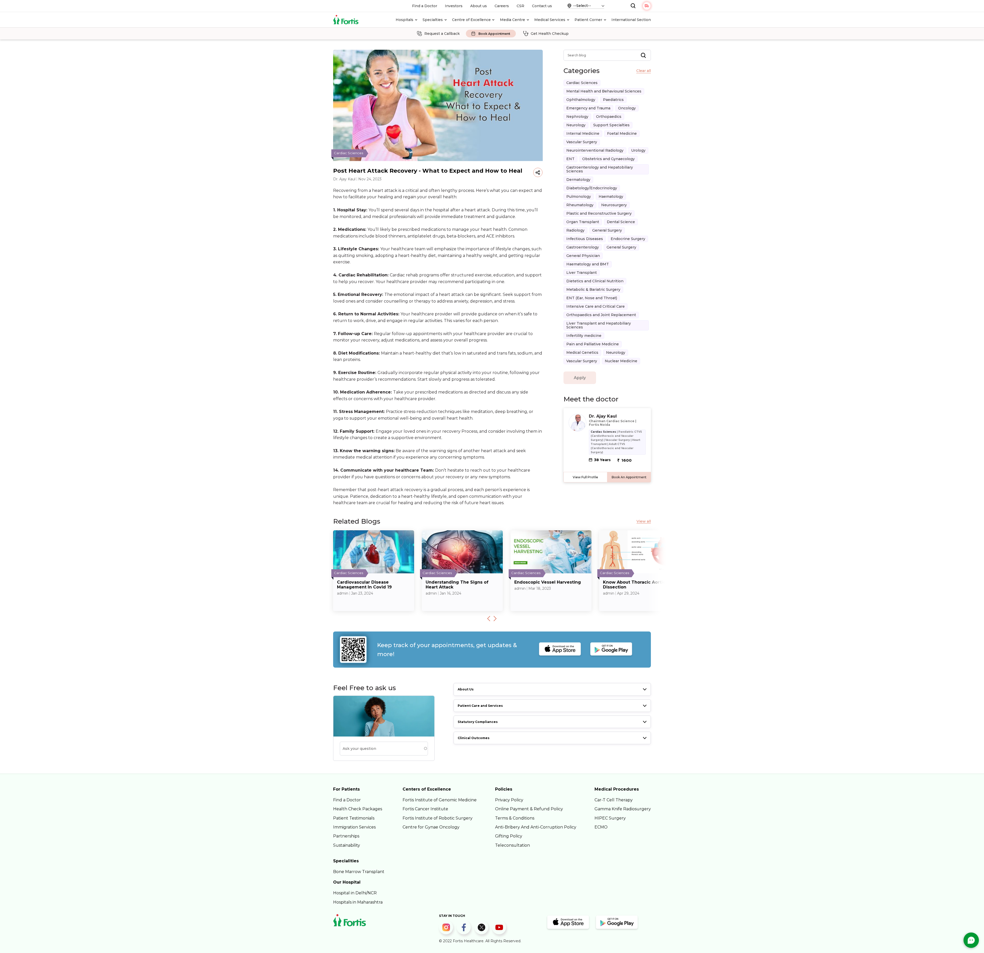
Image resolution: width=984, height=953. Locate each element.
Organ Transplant (582, 222)
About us (478, 6)
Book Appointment (494, 34)
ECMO (601, 827)
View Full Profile (585, 477)
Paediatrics (613, 99)
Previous (488, 618)
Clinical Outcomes (473, 738)
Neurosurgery (614, 205)
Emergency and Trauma (588, 108)
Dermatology (578, 179)
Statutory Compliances (478, 722)
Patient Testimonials (353, 818)
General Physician (583, 255)
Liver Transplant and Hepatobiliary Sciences (598, 325)
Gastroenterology (582, 247)
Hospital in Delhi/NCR (355, 892)
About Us (466, 689)
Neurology (576, 125)
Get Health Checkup (550, 33)
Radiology (575, 230)
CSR (520, 6)
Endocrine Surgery (628, 238)
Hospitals (404, 19)
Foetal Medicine (622, 133)
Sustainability (346, 845)
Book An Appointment (629, 477)
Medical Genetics (582, 352)
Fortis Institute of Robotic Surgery (438, 818)
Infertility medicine (583, 335)
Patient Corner (588, 19)
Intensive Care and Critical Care (595, 306)
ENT (570, 159)
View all (644, 521)
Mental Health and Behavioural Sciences (603, 91)
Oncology (627, 108)
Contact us (542, 6)
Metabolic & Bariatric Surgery (593, 289)
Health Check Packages (357, 808)
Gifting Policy (508, 836)
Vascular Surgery (581, 142)
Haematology (611, 196)
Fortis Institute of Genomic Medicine (440, 799)
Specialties (433, 19)
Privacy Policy (509, 799)
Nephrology (577, 116)
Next (495, 618)
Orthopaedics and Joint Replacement (601, 315)
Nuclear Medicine (621, 361)
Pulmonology (578, 196)
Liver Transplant (581, 272)
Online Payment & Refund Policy (529, 808)
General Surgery (607, 230)
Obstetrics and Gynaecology (608, 159)
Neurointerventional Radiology (594, 150)
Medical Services (549, 19)
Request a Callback (442, 33)
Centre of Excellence (471, 19)
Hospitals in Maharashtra (358, 902)
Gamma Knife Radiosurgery (622, 808)
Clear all (643, 71)
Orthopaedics (608, 116)
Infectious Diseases (584, 238)
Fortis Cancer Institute (425, 808)
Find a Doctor (424, 6)
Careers (502, 6)
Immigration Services (354, 827)
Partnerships (346, 836)
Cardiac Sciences (582, 82)
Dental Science (621, 222)
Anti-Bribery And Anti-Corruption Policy (535, 827)
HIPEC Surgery (610, 818)
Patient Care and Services (480, 706)
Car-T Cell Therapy (613, 799)
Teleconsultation (512, 845)
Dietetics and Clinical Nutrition (594, 281)
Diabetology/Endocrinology (591, 188)
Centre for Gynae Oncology (431, 827)
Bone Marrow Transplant (358, 871)
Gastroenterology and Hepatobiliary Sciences (599, 169)
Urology (638, 150)
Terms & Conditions (514, 818)
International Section (631, 19)
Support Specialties (611, 125)
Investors (454, 6)
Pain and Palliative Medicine (592, 344)
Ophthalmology (580, 99)
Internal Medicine (582, 133)
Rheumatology (579, 205)
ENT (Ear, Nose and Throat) (591, 298)
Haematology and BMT (587, 264)
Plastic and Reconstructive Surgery (599, 213)
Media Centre (512, 19)
